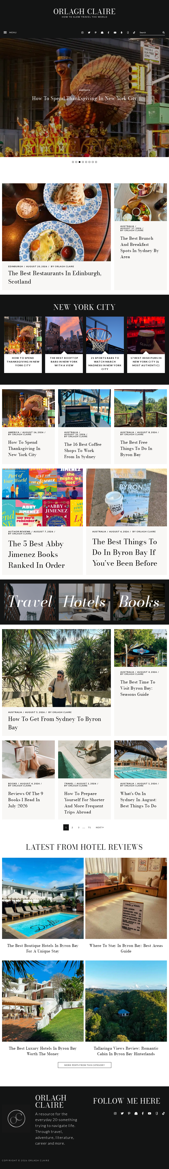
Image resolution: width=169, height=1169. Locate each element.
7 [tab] (93, 162)
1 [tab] (73, 162)
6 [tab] (89, 162)
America (13, 432)
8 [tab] (96, 162)
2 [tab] (76, 162)
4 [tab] (83, 162)
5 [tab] (86, 162)
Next (99, 827)
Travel (69, 783)
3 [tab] (79, 162)
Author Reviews (19, 531)
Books (12, 783)
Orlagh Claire (84, 12)
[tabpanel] (84, 97)
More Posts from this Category (84, 1065)
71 (90, 827)
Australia (85, 90)
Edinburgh (15, 266)
